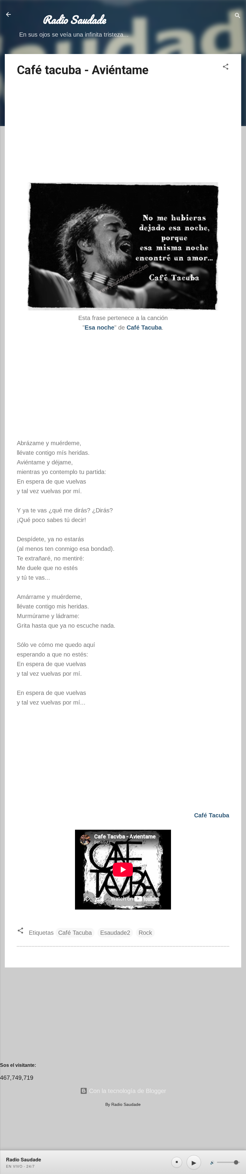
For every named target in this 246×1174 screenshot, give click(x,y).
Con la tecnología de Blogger (126, 1091)
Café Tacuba (75, 932)
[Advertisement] (123, 131)
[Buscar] (237, 16)
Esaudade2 (115, 932)
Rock (145, 932)
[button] (225, 67)
